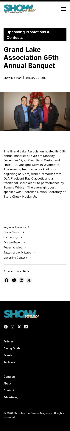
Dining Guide (12, 348)
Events (8, 355)
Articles (9, 341)
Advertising (11, 397)
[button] (62, 8)
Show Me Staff (12, 77)
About (7, 383)
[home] (20, 8)
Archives (9, 362)
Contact (9, 390)
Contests (9, 376)
